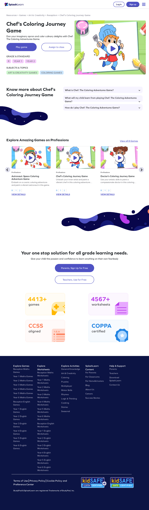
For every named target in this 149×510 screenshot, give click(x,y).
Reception (52, 15)
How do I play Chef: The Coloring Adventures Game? (92, 107)
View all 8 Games (129, 141)
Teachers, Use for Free (74, 279)
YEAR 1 (18, 61)
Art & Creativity (37, 15)
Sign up (133, 4)
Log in (119, 4)
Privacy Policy (37, 480)
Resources (11, 15)
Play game (21, 47)
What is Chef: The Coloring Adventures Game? (89, 90)
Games (22, 15)
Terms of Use (21, 480)
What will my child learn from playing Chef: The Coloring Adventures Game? (101, 99)
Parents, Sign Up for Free (74, 268)
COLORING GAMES (51, 72)
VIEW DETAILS (18, 194)
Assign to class (56, 47)
